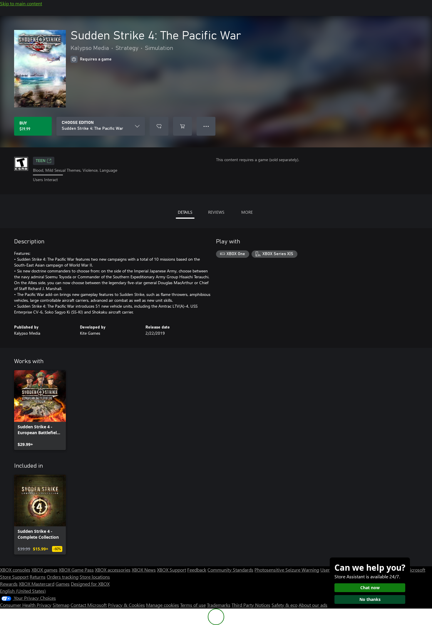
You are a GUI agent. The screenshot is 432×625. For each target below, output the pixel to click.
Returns (38, 577)
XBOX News (144, 570)
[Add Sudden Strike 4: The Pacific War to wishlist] (159, 126)
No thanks (370, 599)
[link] (40, 410)
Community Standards (230, 570)
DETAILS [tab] (185, 212)
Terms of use (193, 605)
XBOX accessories (112, 570)
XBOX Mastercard (36, 584)
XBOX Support (171, 570)
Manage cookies (162, 605)
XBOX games (44, 570)
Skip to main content (21, 3)
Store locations (95, 577)
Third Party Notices (251, 605)
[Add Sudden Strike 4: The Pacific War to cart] (182, 126)
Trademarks (218, 605)
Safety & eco (284, 605)
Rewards (9, 584)
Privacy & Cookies (126, 605)
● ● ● (206, 126)
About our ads (313, 605)
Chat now (370, 587)
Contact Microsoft (89, 605)
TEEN (41, 161)
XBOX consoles (15, 570)
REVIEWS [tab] (216, 212)
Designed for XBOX (90, 584)
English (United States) (23, 591)
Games (63, 584)
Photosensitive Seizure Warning (286, 570)
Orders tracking (62, 577)
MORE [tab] (247, 212)
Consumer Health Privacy (25, 605)
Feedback (196, 570)
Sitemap (61, 605)
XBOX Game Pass (76, 570)
